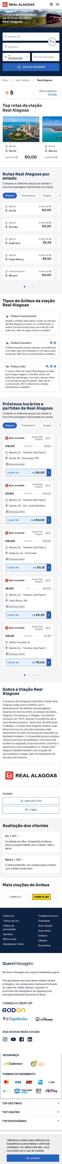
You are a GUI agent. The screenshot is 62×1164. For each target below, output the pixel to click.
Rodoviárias (44, 930)
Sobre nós (8, 915)
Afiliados (42, 940)
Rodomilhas (44, 945)
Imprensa (8, 934)
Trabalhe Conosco (48, 915)
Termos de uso (11, 920)
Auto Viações (45, 925)
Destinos (42, 935)
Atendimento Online (13, 944)
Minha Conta (9, 939)
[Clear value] (27, 57)
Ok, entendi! (33, 1158)
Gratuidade (44, 920)
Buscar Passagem (34, 67)
